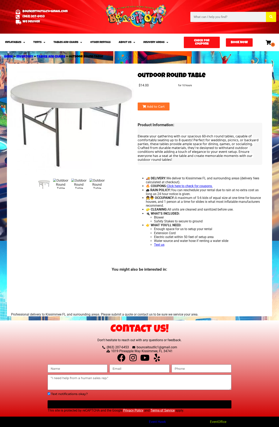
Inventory (24, 56)
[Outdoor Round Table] (44, 184)
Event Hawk (157, 422)
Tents (37, 42)
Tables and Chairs (66, 42)
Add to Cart (155, 106)
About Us (125, 42)
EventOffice (218, 422)
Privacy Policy (133, 410)
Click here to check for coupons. (190, 186)
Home (8, 56)
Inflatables (13, 42)
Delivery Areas (153, 42)
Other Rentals (100, 42)
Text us (159, 245)
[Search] (271, 17)
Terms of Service (163, 410)
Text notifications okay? (69, 394)
